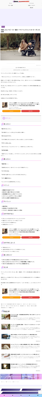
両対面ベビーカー (23, 305)
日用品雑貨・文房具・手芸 (12, 304)
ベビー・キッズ (4, 304)
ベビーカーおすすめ (10, 305)
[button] (39, 254)
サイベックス (26, 304)
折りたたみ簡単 (34, 305)
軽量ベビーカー (12, 307)
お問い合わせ (21, 392)
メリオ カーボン (17, 305)
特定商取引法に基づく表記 (31, 389)
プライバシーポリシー (11, 389)
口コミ (29, 305)
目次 (6, 118)
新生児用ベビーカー (5, 307)
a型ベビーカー (20, 304)
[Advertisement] (21, 18)
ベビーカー (3, 305)
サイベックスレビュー (33, 304)
